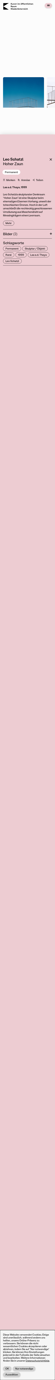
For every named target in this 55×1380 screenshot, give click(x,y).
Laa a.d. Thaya (38, 254)
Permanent (11, 172)
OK (7, 1368)
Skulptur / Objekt (35, 248)
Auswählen (11, 1374)
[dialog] (27, 1355)
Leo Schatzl (12, 261)
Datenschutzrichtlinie (37, 1360)
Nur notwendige (24, 1368)
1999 (21, 254)
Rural (9, 254)
